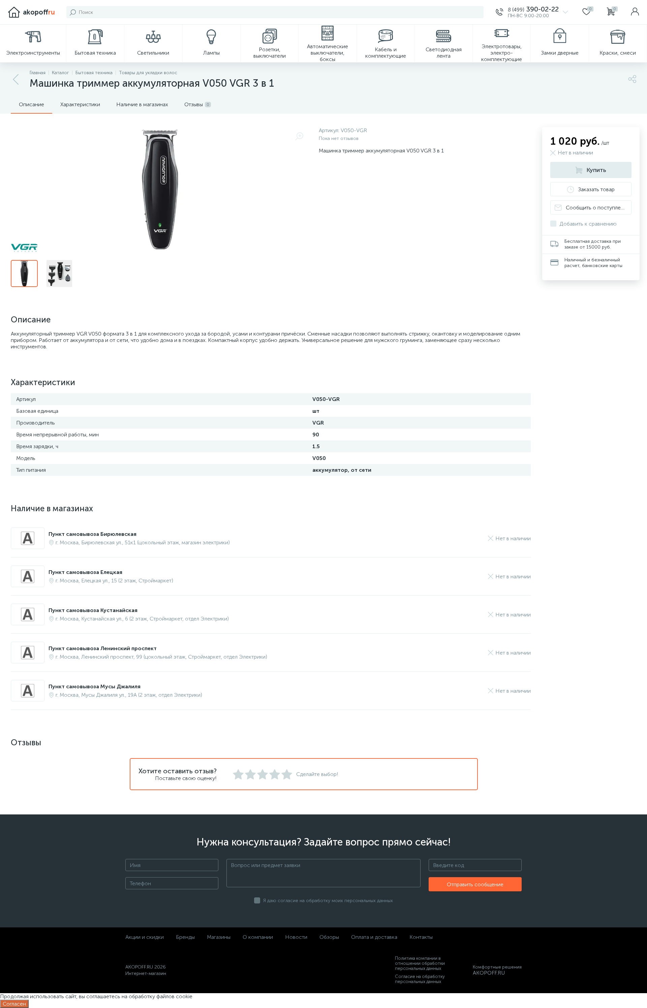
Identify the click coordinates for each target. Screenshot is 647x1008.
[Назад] (16, 79)
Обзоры (329, 937)
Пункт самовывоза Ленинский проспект (103, 648)
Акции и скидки (144, 937)
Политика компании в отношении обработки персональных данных (420, 963)
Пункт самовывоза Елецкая (85, 572)
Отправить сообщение (475, 884)
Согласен (14, 1004)
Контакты (421, 937)
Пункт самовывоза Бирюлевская (92, 534)
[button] (532, 12)
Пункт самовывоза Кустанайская (93, 610)
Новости (296, 937)
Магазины (218, 937)
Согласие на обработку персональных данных (420, 979)
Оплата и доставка (374, 937)
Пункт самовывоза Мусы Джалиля (95, 686)
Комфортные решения (497, 967)
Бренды (185, 937)
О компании (258, 937)
